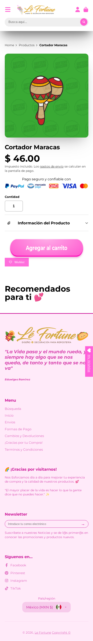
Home (9, 45)
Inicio (9, 415)
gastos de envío (52, 166)
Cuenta (77, 9)
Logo (36, 10)
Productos (27, 45)
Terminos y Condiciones (24, 449)
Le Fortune (43, 632)
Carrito (85, 9)
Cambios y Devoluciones (24, 436)
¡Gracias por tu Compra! (24, 442)
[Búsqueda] (84, 22)
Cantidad (12, 197)
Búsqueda (13, 409)
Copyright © (61, 632)
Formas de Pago (18, 429)
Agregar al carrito (46, 248)
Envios (10, 422)
